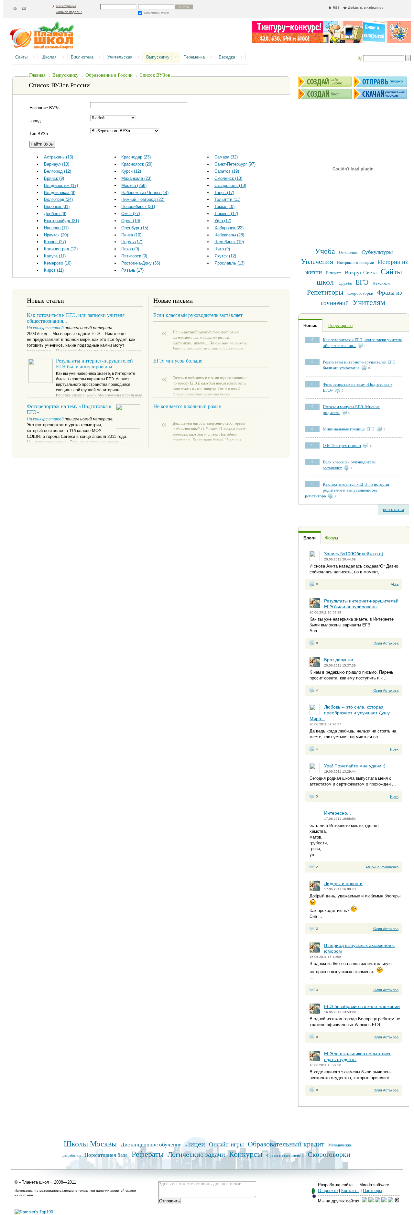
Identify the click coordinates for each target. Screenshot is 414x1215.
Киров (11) (54, 270)
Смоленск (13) (228, 178)
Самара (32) (226, 157)
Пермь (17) (131, 241)
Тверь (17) (224, 192)
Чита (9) (222, 248)
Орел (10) (130, 220)
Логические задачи (196, 1154)
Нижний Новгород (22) (142, 199)
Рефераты (148, 1153)
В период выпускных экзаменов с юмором (359, 948)
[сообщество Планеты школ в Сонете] (396, 1201)
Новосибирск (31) (138, 206)
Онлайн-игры (226, 1144)
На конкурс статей (45, 328)
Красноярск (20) (136, 164)
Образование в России (109, 74)
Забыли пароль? (69, 12)
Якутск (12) (225, 256)
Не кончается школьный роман (187, 406)
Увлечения (317, 261)
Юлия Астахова (385, 643)
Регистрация (66, 6)
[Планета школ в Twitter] (384, 1201)
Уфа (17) (222, 220)
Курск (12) (131, 171)
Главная (37, 74)
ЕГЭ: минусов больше (177, 360)
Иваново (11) (56, 227)
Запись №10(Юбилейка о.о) (353, 553)
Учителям (369, 302)
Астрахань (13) (58, 157)
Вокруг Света (361, 272)
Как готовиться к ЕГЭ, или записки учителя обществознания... (76, 317)
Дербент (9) (55, 213)
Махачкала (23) (136, 178)
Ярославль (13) (229, 263)
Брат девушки (338, 659)
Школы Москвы (90, 1143)
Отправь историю (380, 81)
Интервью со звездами (355, 262)
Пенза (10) (131, 235)
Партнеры (372, 1190)
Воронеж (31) (57, 206)
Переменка (194, 57)
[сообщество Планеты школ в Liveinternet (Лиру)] (371, 1201)
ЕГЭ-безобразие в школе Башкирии (362, 1006)
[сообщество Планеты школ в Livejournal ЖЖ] (364, 1201)
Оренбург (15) (134, 227)
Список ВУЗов (154, 74)
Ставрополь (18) (230, 185)
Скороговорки (360, 293)
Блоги (309, 538)
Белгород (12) (57, 171)
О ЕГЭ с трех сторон (342, 445)
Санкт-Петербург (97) (235, 164)
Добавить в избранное (366, 7)
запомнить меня (156, 12)
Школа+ (49, 57)
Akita (394, 584)
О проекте (328, 1190)
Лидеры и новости (343, 883)
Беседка (227, 57)
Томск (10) (224, 206)
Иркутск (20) (56, 235)
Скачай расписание (380, 94)
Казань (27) (55, 241)
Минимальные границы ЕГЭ (349, 429)
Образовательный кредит (286, 1143)
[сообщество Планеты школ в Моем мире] (390, 1201)
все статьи (393, 509)
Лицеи (195, 1143)
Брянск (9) (54, 178)
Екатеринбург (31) (61, 220)
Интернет (333, 272)
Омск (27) (130, 213)
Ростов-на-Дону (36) (140, 263)
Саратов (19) (226, 171)
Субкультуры (377, 251)
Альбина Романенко (381, 867)
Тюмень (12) (226, 213)
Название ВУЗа (44, 107)
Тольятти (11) (227, 199)
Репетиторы (325, 292)
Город (35, 120)
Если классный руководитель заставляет (198, 314)
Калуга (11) (55, 256)
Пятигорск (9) (134, 256)
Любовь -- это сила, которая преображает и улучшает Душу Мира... (350, 712)
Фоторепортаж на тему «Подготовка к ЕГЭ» (69, 409)
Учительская (119, 57)
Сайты (21, 57)
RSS (336, 7)
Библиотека (82, 57)
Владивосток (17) (61, 185)
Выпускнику (157, 57)
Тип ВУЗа (38, 133)
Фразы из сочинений (285, 1155)
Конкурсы (245, 1153)
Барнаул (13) (56, 164)
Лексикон (381, 283)
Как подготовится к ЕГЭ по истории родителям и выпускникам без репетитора (347, 490)
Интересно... (337, 813)
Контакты (350, 1190)
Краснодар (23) (136, 157)
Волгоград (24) (58, 199)
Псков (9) (130, 248)
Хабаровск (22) (229, 227)
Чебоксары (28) (229, 235)
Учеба (325, 250)
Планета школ (45, 37)
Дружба (345, 283)
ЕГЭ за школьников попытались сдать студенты (357, 1056)
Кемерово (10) (57, 263)
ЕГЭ (362, 282)
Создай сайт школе (325, 81)
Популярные (340, 325)
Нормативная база (106, 1154)
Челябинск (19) (229, 241)
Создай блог (325, 94)
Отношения (348, 252)
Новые (310, 325)
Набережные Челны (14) (145, 192)
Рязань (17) (132, 270)
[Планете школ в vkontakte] (377, 1201)
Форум (331, 538)
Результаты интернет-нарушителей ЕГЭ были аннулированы (359, 365)
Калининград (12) (61, 248)
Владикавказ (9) (59, 192)
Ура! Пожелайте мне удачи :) (355, 765)
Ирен (394, 749)
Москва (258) (134, 185)
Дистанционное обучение (151, 1144)
